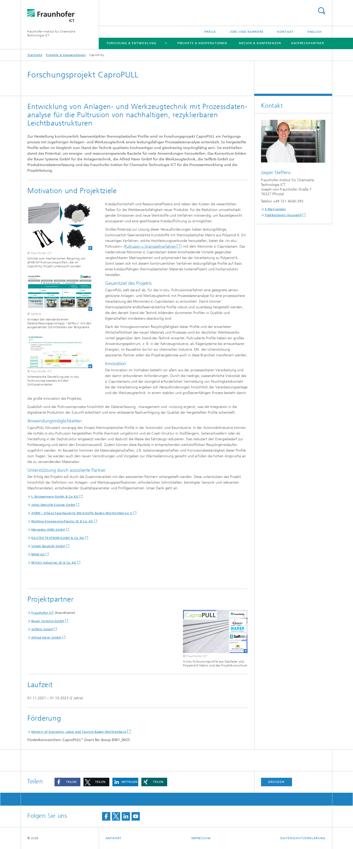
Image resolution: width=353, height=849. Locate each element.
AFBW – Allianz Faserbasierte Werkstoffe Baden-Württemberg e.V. (82, 513)
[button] (67, 782)
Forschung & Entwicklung (132, 43)
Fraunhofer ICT (42, 613)
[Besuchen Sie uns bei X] (116, 816)
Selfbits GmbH (42, 629)
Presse (210, 32)
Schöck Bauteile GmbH (48, 546)
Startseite (34, 55)
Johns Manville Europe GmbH (53, 505)
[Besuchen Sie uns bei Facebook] (106, 816)
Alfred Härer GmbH (46, 637)
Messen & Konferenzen (260, 43)
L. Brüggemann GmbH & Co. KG (55, 496)
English (315, 32)
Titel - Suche (321, 10)
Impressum (201, 838)
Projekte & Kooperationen (202, 43)
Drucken (276, 782)
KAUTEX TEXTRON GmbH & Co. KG (57, 538)
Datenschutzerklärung (303, 838)
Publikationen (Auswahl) (283, 215)
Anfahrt (113, 838)
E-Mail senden (275, 209)
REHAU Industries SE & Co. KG (53, 562)
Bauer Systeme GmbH (47, 621)
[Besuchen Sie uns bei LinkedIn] (126, 816)
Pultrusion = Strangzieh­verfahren (150, 246)
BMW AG (38, 554)
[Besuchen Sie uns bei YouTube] (136, 816)
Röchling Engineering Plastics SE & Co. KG (62, 521)
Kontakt (285, 32)
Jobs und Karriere (246, 32)
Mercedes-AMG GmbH (48, 529)
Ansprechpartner (307, 43)
